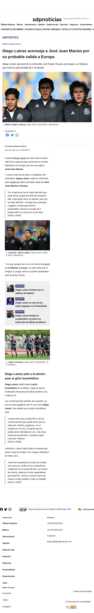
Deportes (64, 25)
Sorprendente (86, 25)
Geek (4, 583)
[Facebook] (7, 135)
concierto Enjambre (12, 29)
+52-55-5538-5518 (55, 523)
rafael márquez (52, 29)
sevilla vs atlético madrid (76, 29)
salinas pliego (33, 29)
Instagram (6, 607)
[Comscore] (86, 509)
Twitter (5, 600)
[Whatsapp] (17, 135)
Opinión (41, 25)
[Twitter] (12, 135)
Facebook (6, 593)
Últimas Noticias (8, 25)
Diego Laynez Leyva (11, 44)
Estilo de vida (52, 25)
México (20, 25)
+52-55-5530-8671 (55, 530)
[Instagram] (9, 509)
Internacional (30, 25)
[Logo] (47, 19)
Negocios (74, 25)
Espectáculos (8, 576)
